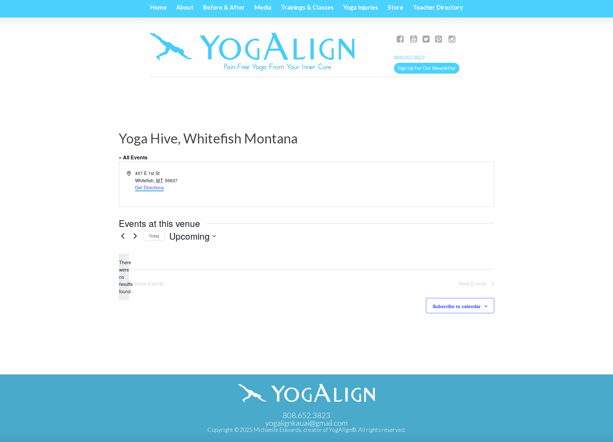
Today (154, 235)
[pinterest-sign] (438, 40)
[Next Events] (135, 236)
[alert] (124, 277)
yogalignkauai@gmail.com (421, 49)
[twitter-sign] (426, 40)
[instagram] (452, 40)
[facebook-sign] (400, 40)
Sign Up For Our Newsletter (426, 68)
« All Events (133, 157)
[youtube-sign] (413, 40)
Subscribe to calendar (457, 306)
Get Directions (149, 187)
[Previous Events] (122, 236)
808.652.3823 (306, 415)
